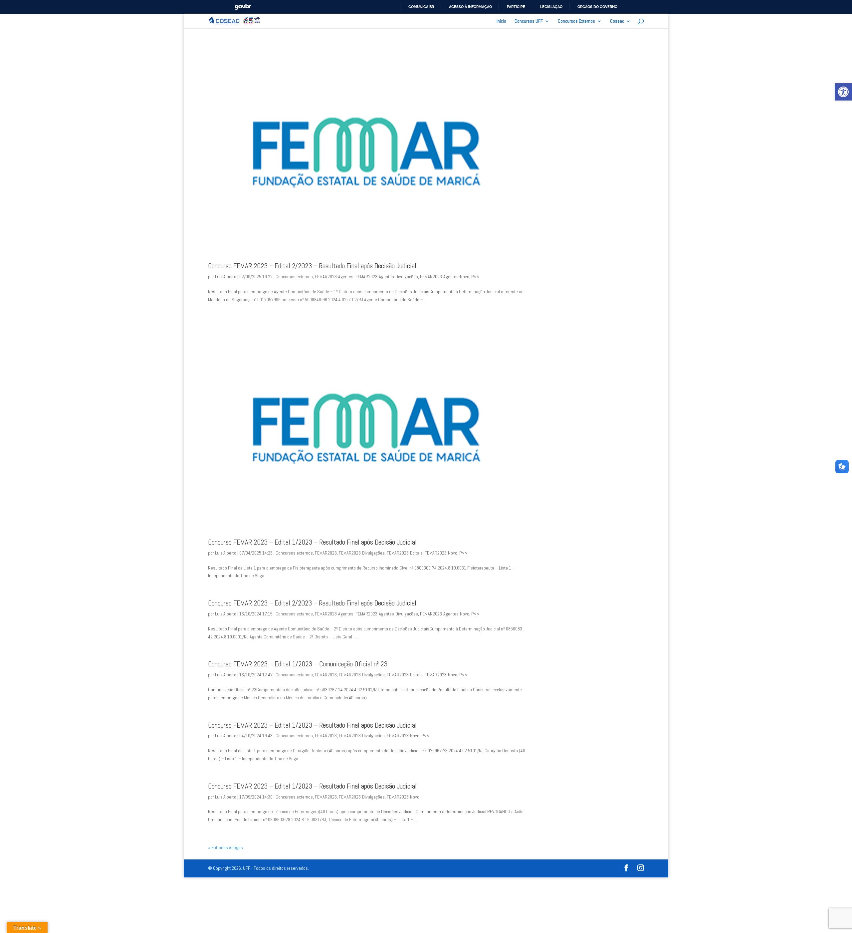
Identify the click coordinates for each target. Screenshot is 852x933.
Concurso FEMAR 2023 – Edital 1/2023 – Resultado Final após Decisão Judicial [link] (312, 542)
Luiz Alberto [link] (225, 277)
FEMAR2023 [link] (326, 553)
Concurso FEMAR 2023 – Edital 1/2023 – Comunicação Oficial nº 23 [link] (297, 664)
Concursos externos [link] (294, 277)
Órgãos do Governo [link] (597, 6)
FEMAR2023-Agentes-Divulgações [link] (386, 277)
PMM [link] (475, 277)
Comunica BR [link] (421, 6)
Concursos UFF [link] (529, 21)
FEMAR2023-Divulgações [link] (362, 553)
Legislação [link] (551, 6)
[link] (843, 92)
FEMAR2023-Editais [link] (405, 553)
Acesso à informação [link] (470, 6)
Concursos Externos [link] (576, 21)
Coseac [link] (617, 21)
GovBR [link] (243, 7)
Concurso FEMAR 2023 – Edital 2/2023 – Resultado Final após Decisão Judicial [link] (312, 266)
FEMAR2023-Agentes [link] (334, 277)
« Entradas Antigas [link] (225, 847)
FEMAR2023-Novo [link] (441, 553)
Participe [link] (516, 6)
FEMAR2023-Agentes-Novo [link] (444, 277)
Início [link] (501, 21)
